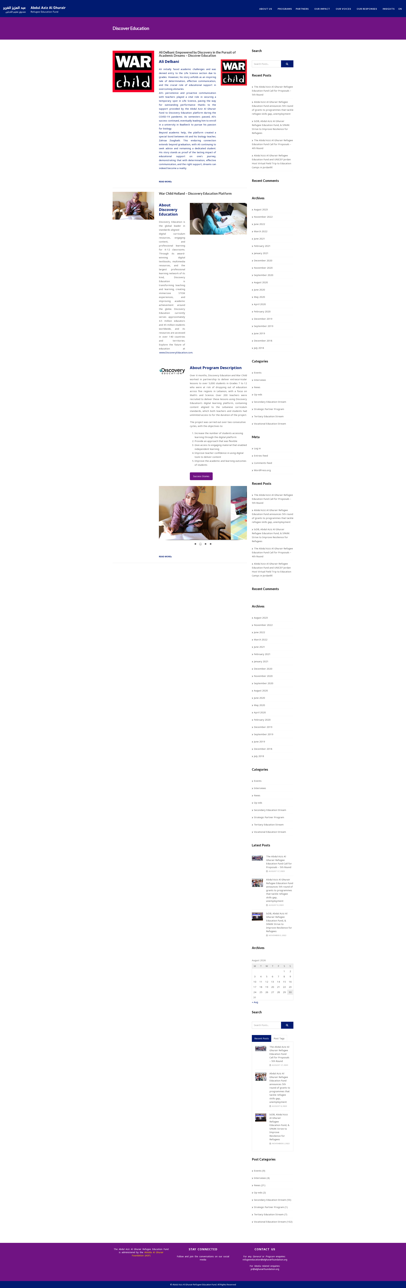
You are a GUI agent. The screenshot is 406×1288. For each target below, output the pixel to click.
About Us (265, 8)
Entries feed (261, 455)
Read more (165, 181)
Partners (302, 8)
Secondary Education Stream (270, 401)
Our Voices (343, 8)
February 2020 (262, 311)
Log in (257, 448)
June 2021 (259, 238)
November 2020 (263, 267)
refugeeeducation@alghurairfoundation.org (265, 1259)
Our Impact (322, 8)
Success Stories (201, 476)
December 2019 (263, 318)
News (257, 387)
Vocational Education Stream (270, 423)
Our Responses (367, 8)
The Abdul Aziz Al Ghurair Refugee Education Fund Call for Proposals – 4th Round (272, 144)
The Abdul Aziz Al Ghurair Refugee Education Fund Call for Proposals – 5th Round (272, 90)
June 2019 (259, 333)
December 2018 (263, 340)
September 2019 (263, 326)
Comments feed (263, 462)
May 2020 (259, 296)
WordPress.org (262, 470)
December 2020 (263, 260)
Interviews (260, 379)
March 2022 (260, 231)
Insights (389, 8)
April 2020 (260, 304)
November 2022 (263, 216)
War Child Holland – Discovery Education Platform (195, 193)
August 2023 (261, 209)
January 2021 (261, 253)
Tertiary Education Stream (269, 416)
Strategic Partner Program (269, 409)
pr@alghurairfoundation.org (265, 1269)
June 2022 (259, 224)
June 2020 (259, 289)
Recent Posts (261, 1038)
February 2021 (262, 245)
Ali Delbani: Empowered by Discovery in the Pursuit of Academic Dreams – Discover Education (197, 53)
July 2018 (259, 347)
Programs (285, 8)
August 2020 (261, 282)
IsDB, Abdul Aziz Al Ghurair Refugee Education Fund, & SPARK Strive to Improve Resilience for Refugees (271, 126)
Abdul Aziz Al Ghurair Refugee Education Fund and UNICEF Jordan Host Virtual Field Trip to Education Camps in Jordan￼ (271, 161)
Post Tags (279, 1038)
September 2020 (263, 275)
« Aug (255, 1002)
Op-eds (258, 394)
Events (258, 372)
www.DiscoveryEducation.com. (176, 352)
